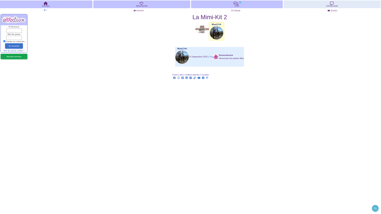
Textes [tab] (333, 11)
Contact (175, 75)
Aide (181, 75)
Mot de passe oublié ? (14, 51)
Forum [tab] (237, 11)
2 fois (210, 57)
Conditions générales (192, 75)
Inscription (205, 75)
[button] (45, 10)
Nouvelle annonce (14, 57)
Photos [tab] (140, 11)
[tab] (141, 4)
